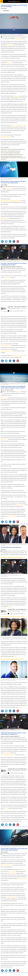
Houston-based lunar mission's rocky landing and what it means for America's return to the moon (13, 387)
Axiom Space (24, 869)
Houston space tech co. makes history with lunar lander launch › (11, 151)
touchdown (18, 391)
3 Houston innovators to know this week (11, 547)
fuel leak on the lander (20, 504)
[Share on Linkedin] (10, 241)
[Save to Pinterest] (17, 241)
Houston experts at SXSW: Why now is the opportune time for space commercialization (14, 849)
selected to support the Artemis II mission (18, 125)
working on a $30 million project (6, 350)
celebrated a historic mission (6, 345)
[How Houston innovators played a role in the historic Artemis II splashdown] (14, 23)
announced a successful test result (18, 355)
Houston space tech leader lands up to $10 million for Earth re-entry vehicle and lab (13, 182)
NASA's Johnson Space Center (6, 865)
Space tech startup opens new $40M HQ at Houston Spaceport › (11, 153)
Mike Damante (6, 10)
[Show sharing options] (26, 573)
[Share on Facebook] (2, 241)
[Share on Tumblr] (14, 241)
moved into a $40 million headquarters (8, 754)
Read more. (10, 606)
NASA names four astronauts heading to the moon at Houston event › (11, 156)
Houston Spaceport (12, 873)
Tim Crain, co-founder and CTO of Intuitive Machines (11, 557)
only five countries (4, 439)
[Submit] (26, 1)
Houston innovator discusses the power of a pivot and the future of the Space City (13, 733)
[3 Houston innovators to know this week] (14, 534)
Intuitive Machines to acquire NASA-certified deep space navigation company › (13, 149)
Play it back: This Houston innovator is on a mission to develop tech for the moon (14, 264)
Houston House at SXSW (22, 878)
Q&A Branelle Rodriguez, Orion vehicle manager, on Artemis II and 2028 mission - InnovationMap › (13, 158)
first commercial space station (12, 897)
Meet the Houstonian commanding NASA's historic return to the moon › (12, 154)
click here (6, 808)
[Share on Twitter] (6, 241)
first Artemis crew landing (11, 516)
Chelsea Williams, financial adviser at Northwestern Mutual (13, 616)
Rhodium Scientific (4, 218)
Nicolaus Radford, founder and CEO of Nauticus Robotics (12, 659)
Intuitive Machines (9, 188)
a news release (10, 62)
